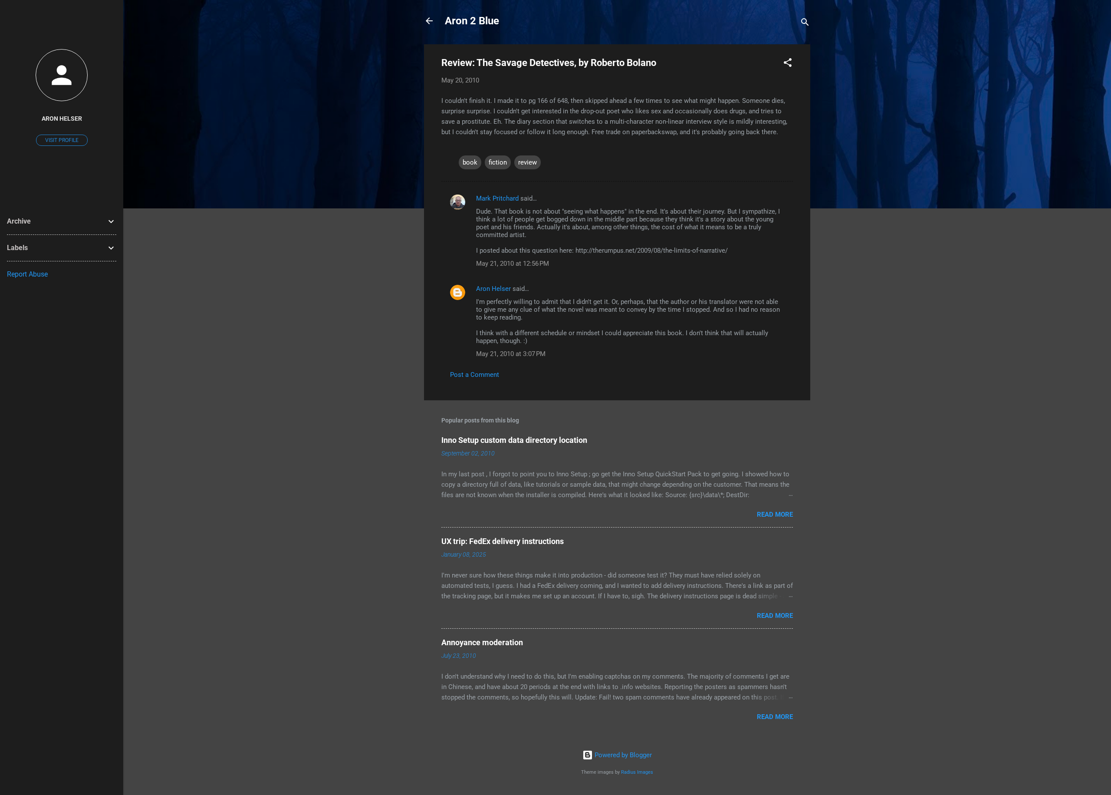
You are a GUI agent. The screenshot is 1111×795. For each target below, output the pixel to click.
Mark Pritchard (497, 198)
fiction (498, 162)
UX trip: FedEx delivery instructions (502, 541)
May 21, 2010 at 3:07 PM (511, 354)
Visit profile (62, 140)
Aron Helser (493, 289)
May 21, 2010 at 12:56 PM (512, 263)
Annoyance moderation (482, 642)
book (470, 162)
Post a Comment (474, 375)
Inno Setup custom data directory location (514, 440)
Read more (775, 514)
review (527, 162)
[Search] (805, 23)
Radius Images (637, 772)
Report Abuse (27, 274)
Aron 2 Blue (472, 21)
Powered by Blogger (622, 755)
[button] (787, 64)
